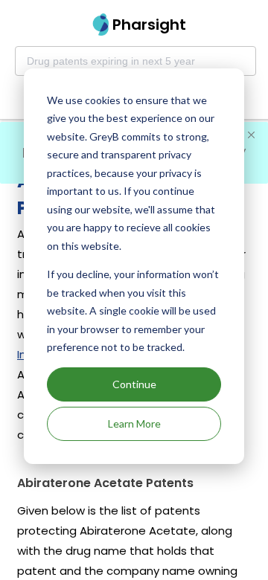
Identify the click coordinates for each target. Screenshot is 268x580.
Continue (134, 384)
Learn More (134, 423)
